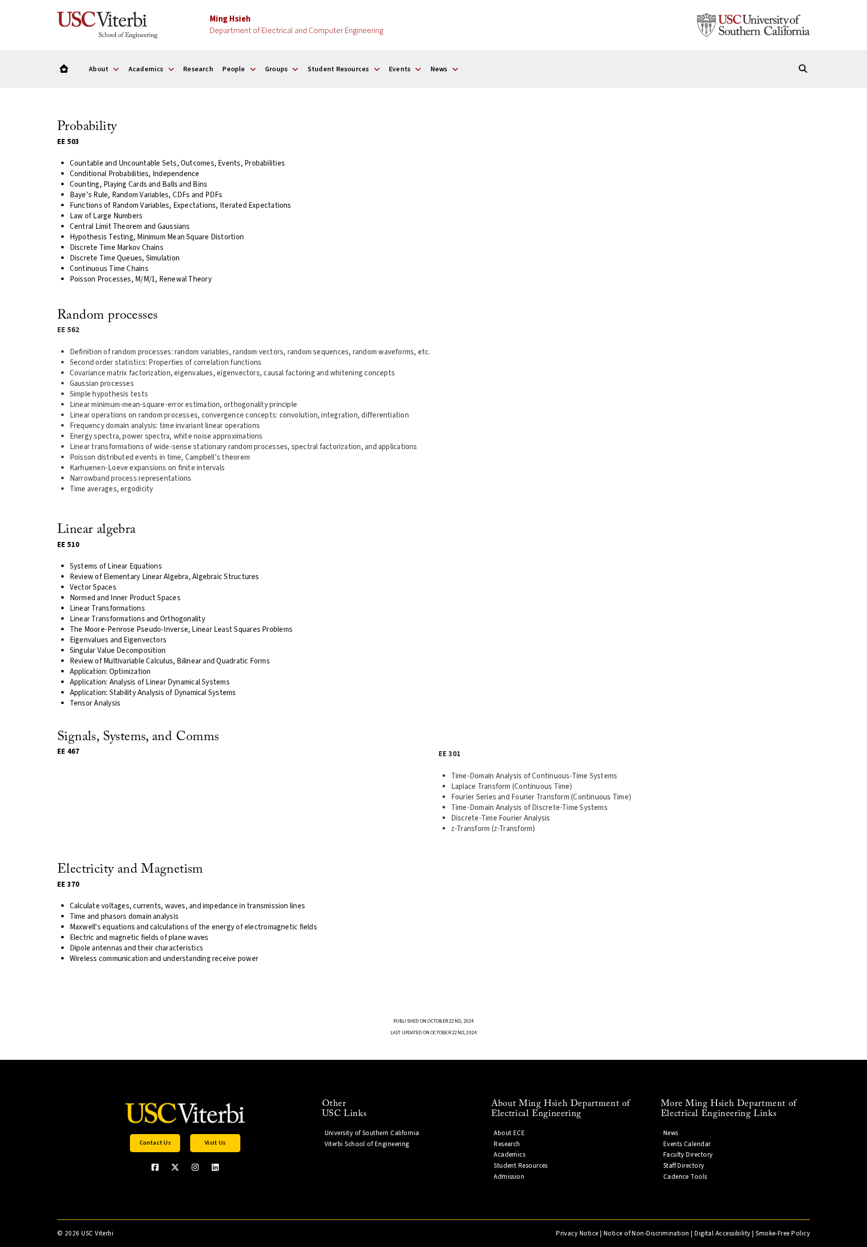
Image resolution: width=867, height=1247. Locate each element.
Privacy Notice (577, 1233)
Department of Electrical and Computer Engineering (296, 25)
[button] (155, 1143)
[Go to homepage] (64, 69)
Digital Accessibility (722, 1233)
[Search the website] (803, 69)
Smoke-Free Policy (783, 1233)
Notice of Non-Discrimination (646, 1233)
